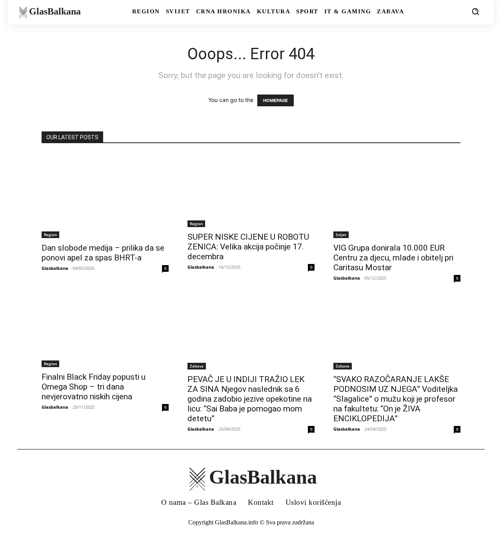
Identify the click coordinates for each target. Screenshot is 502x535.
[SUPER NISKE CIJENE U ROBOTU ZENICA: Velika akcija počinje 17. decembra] (251, 190)
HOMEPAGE (275, 100)
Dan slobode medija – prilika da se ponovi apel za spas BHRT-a (103, 252)
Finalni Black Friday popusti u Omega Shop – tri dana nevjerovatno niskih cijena (94, 386)
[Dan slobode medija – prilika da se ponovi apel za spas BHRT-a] (105, 195)
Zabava (197, 366)
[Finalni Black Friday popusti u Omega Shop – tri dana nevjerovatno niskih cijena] (105, 332)
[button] (475, 11)
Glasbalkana (55, 268)
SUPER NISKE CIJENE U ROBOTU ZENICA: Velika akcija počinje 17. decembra (248, 246)
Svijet (341, 234)
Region (50, 234)
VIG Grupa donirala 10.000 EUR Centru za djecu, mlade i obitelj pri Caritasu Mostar (393, 257)
